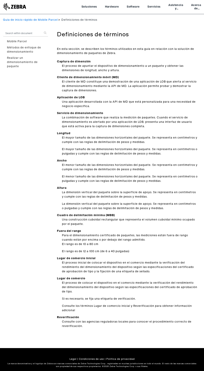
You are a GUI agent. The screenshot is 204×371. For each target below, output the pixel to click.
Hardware (112, 6)
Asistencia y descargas (175, 7)
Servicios (153, 6)
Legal (73, 359)
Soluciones (89, 6)
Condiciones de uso (91, 359)
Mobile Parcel (17, 41)
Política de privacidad (120, 359)
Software (133, 6)
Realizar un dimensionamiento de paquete (22, 62)
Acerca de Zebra (196, 7)
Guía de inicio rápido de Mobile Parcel (30, 20)
